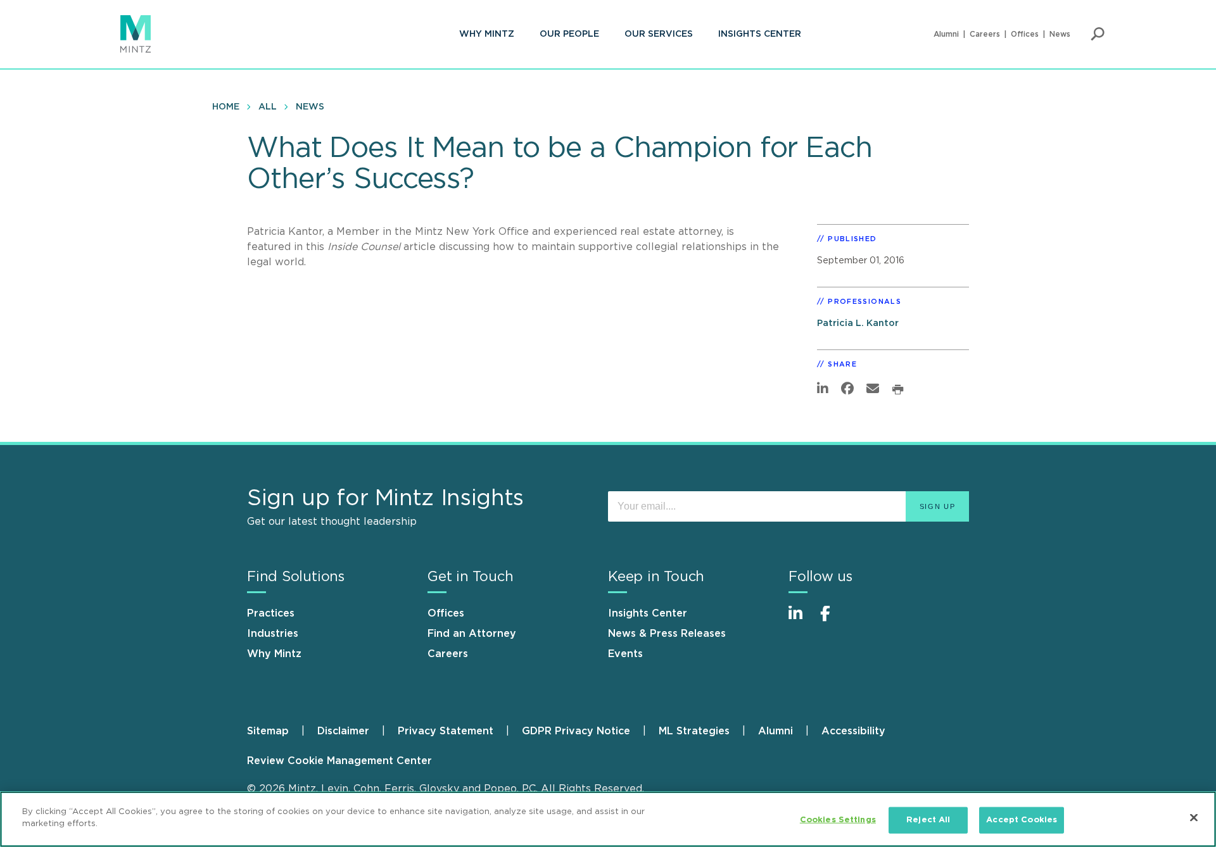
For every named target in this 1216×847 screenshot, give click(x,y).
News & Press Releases (667, 634)
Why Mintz (486, 34)
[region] (608, 819)
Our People (569, 34)
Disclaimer (343, 731)
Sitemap (268, 731)
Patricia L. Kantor (858, 323)
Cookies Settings (838, 820)
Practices (270, 613)
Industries (272, 634)
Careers (985, 34)
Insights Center (759, 34)
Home (225, 107)
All (267, 107)
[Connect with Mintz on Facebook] (833, 620)
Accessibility (853, 731)
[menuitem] (486, 34)
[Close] (1194, 817)
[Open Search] (1097, 34)
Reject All (928, 820)
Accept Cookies (1021, 820)
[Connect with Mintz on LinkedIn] (801, 620)
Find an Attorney (472, 634)
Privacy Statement (445, 731)
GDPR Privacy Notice (576, 731)
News (1059, 34)
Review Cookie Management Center (339, 761)
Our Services (658, 34)
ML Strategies (694, 731)
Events (625, 654)
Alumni (946, 34)
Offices (1025, 34)
